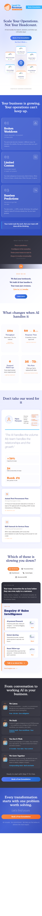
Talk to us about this (14, 663)
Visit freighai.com (9, 668)
